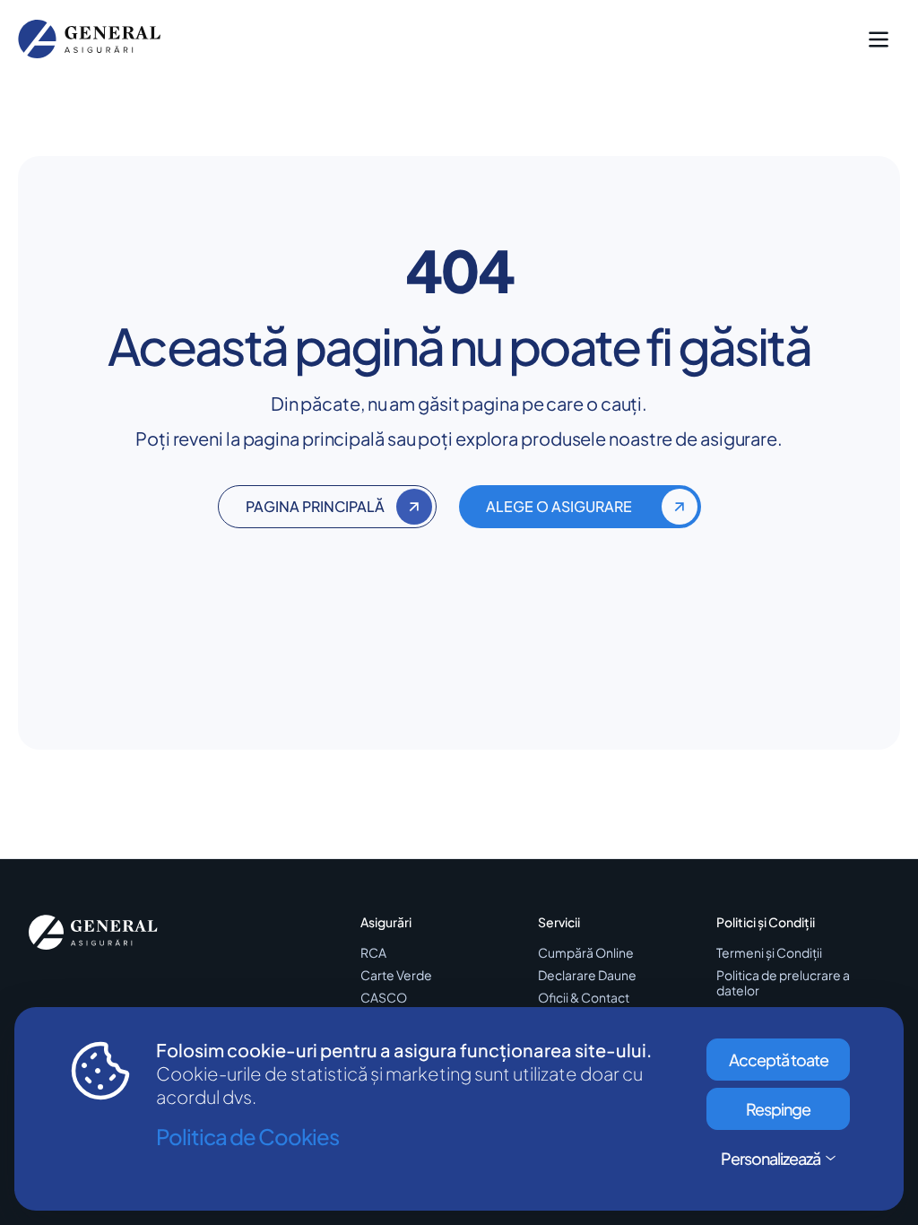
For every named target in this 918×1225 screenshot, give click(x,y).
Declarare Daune (587, 975)
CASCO (383, 997)
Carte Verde (396, 975)
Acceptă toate (778, 1059)
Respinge (778, 1109)
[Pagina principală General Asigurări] (93, 932)
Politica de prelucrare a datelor (783, 983)
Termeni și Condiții (769, 952)
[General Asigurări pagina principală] (89, 39)
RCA (373, 952)
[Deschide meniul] (878, 39)
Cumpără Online (586, 952)
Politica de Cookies (247, 1137)
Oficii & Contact (583, 997)
